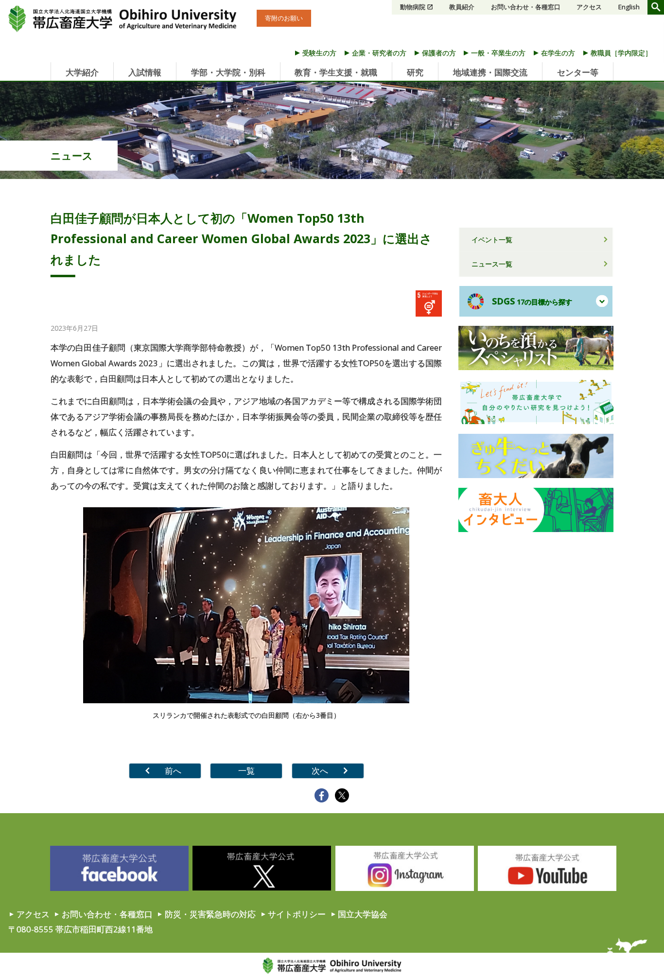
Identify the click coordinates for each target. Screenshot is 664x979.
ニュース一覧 (492, 263)
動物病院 (412, 6)
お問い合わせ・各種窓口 (525, 6)
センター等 (577, 72)
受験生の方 (319, 52)
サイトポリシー (297, 914)
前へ (173, 770)
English (629, 6)
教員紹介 (461, 6)
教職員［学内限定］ (621, 52)
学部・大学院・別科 (228, 72)
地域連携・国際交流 (490, 72)
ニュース (72, 155)
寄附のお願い (284, 18)
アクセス (589, 6)
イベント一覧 (492, 239)
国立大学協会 (362, 914)
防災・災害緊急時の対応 (210, 914)
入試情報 (144, 72)
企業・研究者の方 (379, 52)
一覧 (246, 770)
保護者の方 (439, 52)
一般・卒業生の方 (498, 52)
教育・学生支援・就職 (336, 72)
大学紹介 (82, 72)
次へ (320, 770)
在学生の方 (558, 52)
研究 (415, 72)
